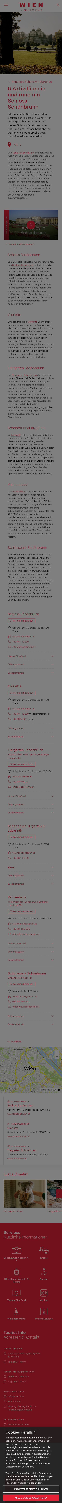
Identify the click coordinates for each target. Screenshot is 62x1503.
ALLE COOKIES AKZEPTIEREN (31, 1497)
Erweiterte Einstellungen (31, 1489)
